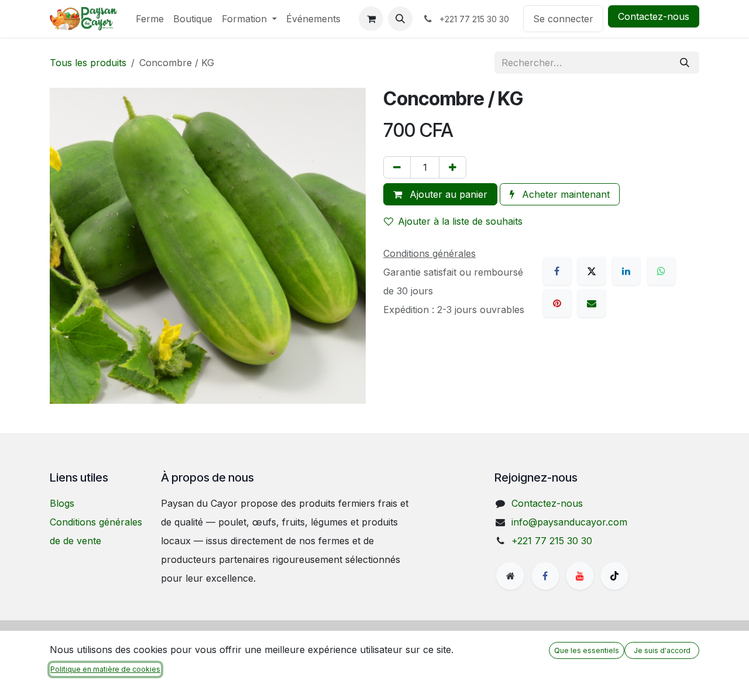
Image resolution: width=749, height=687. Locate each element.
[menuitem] (150, 19)
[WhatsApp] (661, 271)
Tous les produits (88, 62)
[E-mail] (592, 303)
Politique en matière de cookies (105, 669)
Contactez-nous (653, 16)
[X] (592, 271)
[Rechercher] (684, 62)
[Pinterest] (557, 303)
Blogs (62, 503)
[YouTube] (580, 576)
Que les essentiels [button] (586, 650)
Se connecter (563, 19)
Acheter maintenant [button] (564, 194)
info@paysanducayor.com (569, 522)
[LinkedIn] (626, 271)
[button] (400, 18)
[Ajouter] (452, 167)
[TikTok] (614, 576)
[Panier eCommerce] (371, 18)
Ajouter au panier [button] (447, 194)
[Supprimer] (397, 167)
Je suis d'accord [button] (662, 650)
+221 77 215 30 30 (551, 541)
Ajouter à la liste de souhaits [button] (460, 221)
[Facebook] (557, 271)
